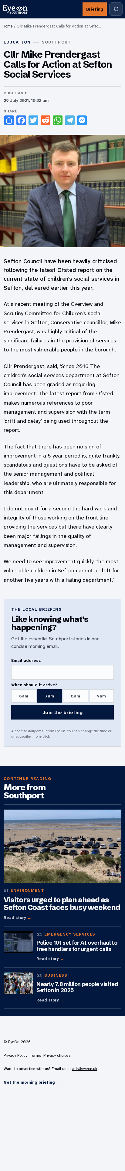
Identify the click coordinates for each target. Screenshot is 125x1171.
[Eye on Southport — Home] (15, 9)
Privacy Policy (15, 1055)
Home (7, 26)
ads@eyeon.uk (84, 1068)
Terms (35, 1055)
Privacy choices (56, 1055)
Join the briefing (62, 712)
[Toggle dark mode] (116, 9)
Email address (26, 660)
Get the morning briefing (32, 1082)
